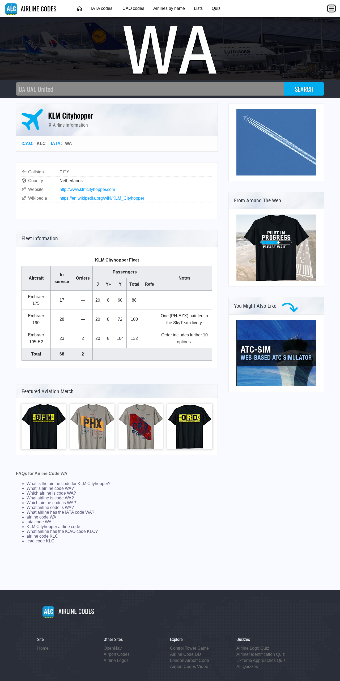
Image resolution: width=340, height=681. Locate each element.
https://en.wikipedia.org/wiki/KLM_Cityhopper (102, 198)
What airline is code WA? (50, 498)
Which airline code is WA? (51, 502)
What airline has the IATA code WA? (60, 512)
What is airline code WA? (50, 488)
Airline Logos (116, 660)
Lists (198, 8)
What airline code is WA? (50, 507)
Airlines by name (169, 8)
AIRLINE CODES (37, 8)
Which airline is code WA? (51, 493)
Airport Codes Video (189, 666)
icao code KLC (40, 541)
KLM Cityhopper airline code (53, 526)
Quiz (216, 8)
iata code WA (39, 522)
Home (43, 648)
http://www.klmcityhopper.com (87, 189)
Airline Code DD (185, 654)
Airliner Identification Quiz (260, 654)
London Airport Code (189, 660)
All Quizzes (247, 666)
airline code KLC (42, 536)
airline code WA (41, 517)
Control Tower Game (189, 648)
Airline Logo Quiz (252, 648)
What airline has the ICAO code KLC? (62, 531)
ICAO (27, 143)
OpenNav (113, 648)
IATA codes (101, 8)
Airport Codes (117, 654)
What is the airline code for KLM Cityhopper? (68, 483)
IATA (56, 143)
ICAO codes (132, 8)
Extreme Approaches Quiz (261, 660)
